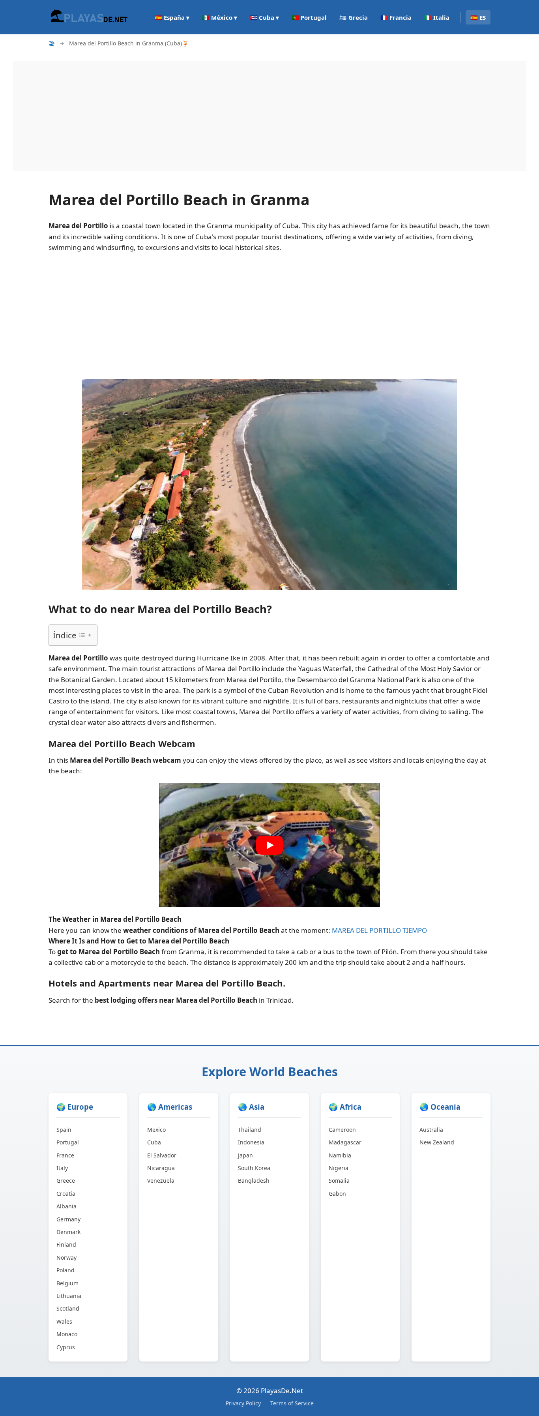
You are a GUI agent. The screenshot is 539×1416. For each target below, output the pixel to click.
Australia (431, 1129)
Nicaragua (161, 1168)
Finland (66, 1244)
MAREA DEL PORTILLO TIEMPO (379, 930)
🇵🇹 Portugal (309, 17)
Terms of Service (292, 1403)
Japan (245, 1155)
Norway (66, 1257)
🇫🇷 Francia (396, 17)
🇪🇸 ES (478, 17)
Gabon (337, 1193)
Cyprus (65, 1347)
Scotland (67, 1308)
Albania (66, 1206)
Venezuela (160, 1180)
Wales (64, 1321)
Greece (65, 1180)
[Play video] (269, 845)
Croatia (65, 1193)
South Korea (254, 1168)
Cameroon (342, 1129)
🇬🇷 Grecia (353, 17)
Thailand (249, 1129)
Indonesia (251, 1142)
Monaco (66, 1334)
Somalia (339, 1180)
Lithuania (68, 1296)
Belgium (67, 1283)
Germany (68, 1219)
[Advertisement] (250, 116)
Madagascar (345, 1142)
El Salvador (161, 1155)
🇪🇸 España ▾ (172, 17)
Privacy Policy (243, 1403)
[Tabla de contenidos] (85, 635)
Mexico (156, 1129)
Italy (62, 1168)
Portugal (67, 1142)
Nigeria (338, 1168)
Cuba (154, 1142)
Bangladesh (254, 1180)
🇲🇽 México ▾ (219, 17)
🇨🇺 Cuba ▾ (264, 17)
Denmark (68, 1232)
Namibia (340, 1155)
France (65, 1155)
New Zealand (436, 1142)
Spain (63, 1129)
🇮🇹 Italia (436, 17)
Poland (65, 1270)
